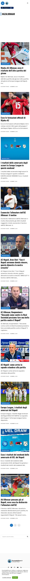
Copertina (4, 360)
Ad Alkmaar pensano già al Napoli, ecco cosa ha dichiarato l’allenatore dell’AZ (14, 502)
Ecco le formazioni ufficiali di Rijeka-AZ (13, 119)
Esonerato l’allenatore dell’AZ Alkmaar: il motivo (13, 214)
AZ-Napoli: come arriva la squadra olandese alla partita (13, 366)
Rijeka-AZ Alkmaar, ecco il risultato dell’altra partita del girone (13, 70)
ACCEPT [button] (15, 577)
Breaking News (5, 63)
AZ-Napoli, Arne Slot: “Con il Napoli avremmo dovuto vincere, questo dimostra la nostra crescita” (14, 263)
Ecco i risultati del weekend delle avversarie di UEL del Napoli (15, 456)
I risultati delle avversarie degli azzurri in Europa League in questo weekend (14, 165)
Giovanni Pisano (5, 86)
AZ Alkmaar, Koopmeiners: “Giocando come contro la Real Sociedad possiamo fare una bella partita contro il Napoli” (15, 316)
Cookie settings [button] (6, 577)
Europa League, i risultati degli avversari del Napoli (14, 409)
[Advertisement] (15, 30)
